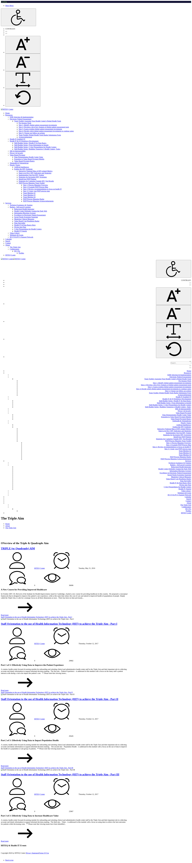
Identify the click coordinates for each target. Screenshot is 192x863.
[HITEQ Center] (7, 109)
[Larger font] (22, 45)
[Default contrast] (6, 31)
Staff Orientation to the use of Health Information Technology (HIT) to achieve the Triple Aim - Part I (36, 617)
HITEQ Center (39, 568)
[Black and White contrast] (6, 33)
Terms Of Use (44, 853)
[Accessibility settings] (18, 17)
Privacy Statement (32, 853)
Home (7, 524)
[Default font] (22, 98)
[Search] (190, 361)
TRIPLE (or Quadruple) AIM (18, 548)
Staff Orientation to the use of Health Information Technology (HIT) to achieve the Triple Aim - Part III (37, 768)
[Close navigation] (190, 367)
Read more (5, 615)
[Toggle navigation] (190, 365)
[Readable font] (22, 80)
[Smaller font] (22, 62)
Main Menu (9, 6)
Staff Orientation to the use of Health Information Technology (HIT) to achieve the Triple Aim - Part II (37, 692)
